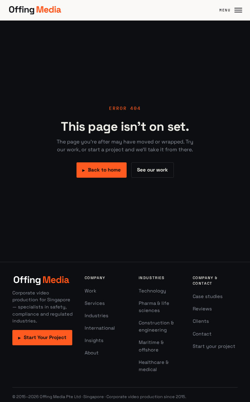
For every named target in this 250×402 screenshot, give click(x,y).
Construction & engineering (156, 326)
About (92, 353)
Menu (225, 10)
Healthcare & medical (154, 365)
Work (90, 291)
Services (95, 303)
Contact (202, 334)
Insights (94, 340)
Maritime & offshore (151, 345)
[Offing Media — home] (35, 10)
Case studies (208, 296)
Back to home (101, 170)
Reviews (202, 309)
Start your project (214, 346)
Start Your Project (42, 337)
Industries (96, 316)
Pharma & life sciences (154, 306)
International (100, 328)
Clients (201, 321)
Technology (152, 291)
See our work (152, 170)
